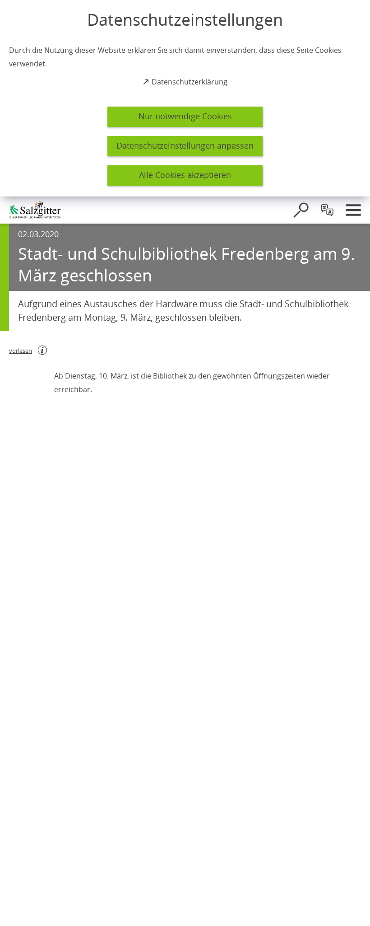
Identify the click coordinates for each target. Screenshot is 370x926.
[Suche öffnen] (301, 210)
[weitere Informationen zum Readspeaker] (42, 350)
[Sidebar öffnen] (353, 210)
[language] (327, 210)
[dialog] (185, 98)
